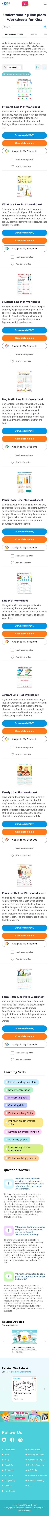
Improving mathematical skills (22, 1122)
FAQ (30, 1485)
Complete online (24, 143)
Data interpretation (19, 1090)
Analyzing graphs (18, 1139)
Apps (7, 1454)
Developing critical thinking (23, 1131)
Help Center (10, 1491)
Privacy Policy (30, 1505)
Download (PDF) (24, 135)
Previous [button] (4, 1341)
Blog (7, 1459)
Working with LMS (36, 1454)
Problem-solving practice (22, 1158)
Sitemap (8, 1485)
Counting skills (16, 1105)
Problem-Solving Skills (20, 1113)
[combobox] (14, 67)
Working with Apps (36, 1459)
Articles (14, 1325)
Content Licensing (36, 1480)
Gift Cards (32, 1470)
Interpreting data (18, 1097)
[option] (24, 1341)
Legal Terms (17, 1505)
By (5, 67)
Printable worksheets (14, 34)
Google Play (10, 1480)
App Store (9, 1475)
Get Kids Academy (36, 1465)
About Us (9, 1465)
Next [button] (44, 1341)
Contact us (9, 1470)
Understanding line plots (22, 1082)
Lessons (33, 34)
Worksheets (10, 1449)
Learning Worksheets (21, 1372)
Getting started (34, 1449)
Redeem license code (37, 1475)
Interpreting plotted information (19, 1149)
